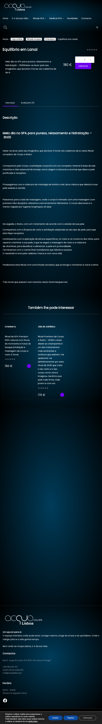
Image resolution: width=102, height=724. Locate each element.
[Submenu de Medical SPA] (63, 18)
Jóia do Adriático (46, 326)
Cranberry (10, 326)
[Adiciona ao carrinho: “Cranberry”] (29, 366)
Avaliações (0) (27, 102)
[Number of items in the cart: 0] (97, 27)
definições (32, 721)
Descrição (10, 102)
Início (5, 39)
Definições (87, 718)
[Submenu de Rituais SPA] (45, 18)
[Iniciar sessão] (97, 18)
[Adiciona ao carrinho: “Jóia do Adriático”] (62, 395)
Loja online (17, 39)
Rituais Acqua (34, 39)
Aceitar (55, 718)
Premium (50, 39)
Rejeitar (70, 718)
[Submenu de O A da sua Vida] (29, 18)
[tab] (10, 103)
